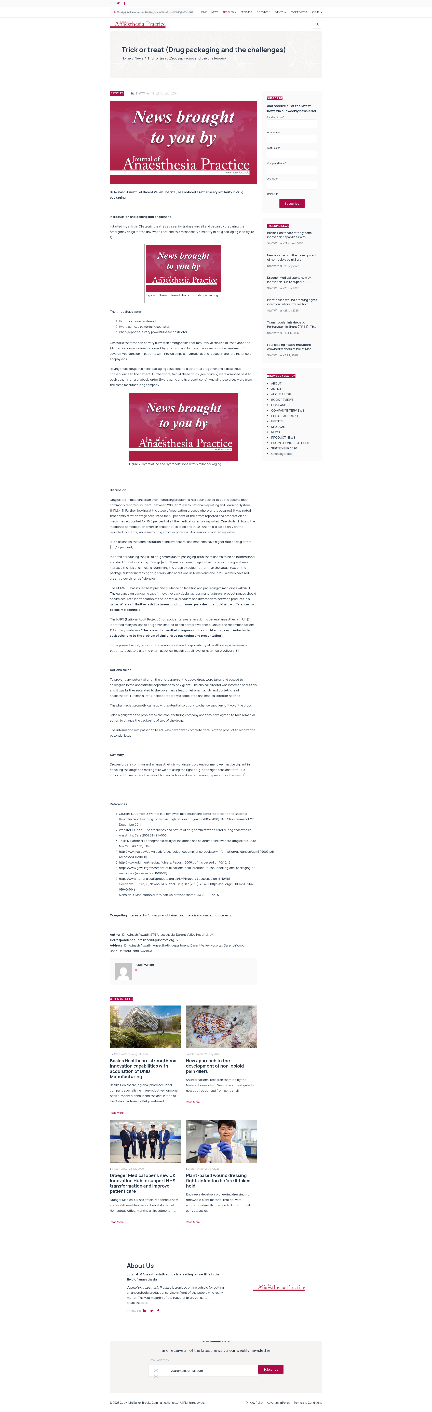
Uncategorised (282, 454)
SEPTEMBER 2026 (284, 448)
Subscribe (292, 203)
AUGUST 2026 (281, 394)
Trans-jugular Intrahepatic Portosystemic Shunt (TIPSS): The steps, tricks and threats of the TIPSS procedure (291, 328)
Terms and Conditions (307, 1403)
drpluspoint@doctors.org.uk (158, 940)
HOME (203, 12)
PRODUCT (246, 12)
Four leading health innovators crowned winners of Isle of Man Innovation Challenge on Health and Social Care (289, 351)
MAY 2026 (278, 427)
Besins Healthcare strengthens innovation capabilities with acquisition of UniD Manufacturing (172, 12)
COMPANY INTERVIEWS (287, 410)
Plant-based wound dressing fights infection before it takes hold (292, 302)
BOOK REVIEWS (299, 12)
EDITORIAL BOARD (284, 416)
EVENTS (279, 12)
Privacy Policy (255, 1403)
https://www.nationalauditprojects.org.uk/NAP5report (157, 879)
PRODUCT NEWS (283, 437)
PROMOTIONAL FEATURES (290, 443)
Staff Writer (143, 93)
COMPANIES (280, 405)
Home (126, 58)
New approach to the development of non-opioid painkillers (291, 257)
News (139, 58)
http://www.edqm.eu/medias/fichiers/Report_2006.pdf (158, 862)
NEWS (214, 12)
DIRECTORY (263, 12)
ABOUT (315, 12)
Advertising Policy (278, 1403)
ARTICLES (228, 12)
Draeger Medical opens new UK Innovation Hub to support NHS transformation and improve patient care (289, 284)
